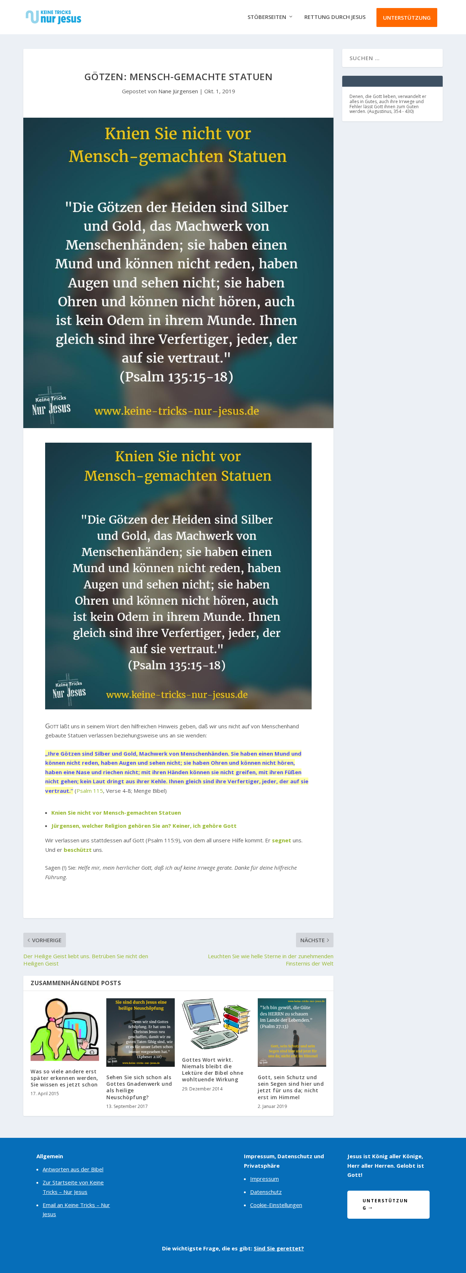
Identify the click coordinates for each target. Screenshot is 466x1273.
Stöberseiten (267, 17)
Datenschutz (266, 1191)
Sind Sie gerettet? (279, 1248)
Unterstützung (407, 17)
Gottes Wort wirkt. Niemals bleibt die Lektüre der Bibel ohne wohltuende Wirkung (212, 1069)
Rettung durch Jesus (335, 17)
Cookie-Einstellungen (276, 1205)
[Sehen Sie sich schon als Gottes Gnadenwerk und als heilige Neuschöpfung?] (140, 1032)
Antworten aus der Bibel (73, 1169)
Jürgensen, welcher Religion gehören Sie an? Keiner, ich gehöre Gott (144, 825)
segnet (281, 840)
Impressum (264, 1178)
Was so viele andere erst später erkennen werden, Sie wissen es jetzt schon (64, 1078)
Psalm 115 (89, 790)
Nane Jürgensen (178, 91)
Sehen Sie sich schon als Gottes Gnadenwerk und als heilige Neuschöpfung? (139, 1087)
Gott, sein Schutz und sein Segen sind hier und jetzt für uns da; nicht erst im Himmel (291, 1087)
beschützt (78, 849)
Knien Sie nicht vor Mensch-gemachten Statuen (116, 812)
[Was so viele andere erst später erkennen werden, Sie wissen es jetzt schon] (65, 1029)
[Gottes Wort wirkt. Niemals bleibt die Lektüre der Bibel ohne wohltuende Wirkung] (216, 1023)
